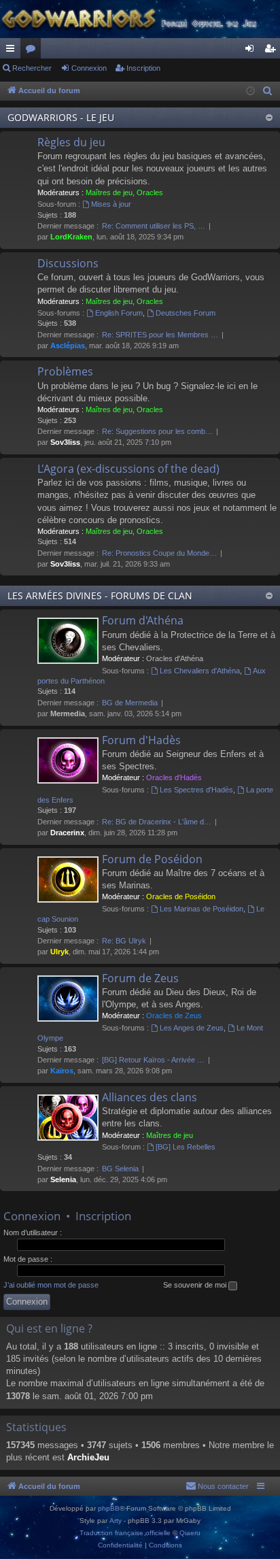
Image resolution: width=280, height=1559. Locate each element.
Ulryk (59, 952)
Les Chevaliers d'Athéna (200, 671)
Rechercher (32, 68)
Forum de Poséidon (152, 859)
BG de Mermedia (130, 703)
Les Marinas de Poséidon (201, 909)
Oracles (150, 192)
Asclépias (67, 345)
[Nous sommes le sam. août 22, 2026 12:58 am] (250, 91)
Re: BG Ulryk (124, 941)
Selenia (63, 1179)
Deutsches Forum (185, 313)
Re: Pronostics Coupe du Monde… (159, 553)
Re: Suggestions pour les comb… (157, 431)
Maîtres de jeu (109, 192)
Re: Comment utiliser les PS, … (153, 226)
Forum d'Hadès (141, 740)
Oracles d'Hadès (174, 777)
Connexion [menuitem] (252, 51)
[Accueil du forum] (140, 19)
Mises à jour (111, 204)
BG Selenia (120, 1168)
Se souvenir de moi (195, 1285)
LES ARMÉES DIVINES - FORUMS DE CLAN (99, 595)
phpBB (109, 1508)
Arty (115, 1520)
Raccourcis (12, 51)
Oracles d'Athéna (174, 658)
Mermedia (67, 713)
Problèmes (65, 371)
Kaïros (61, 1071)
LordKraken (71, 237)
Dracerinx (67, 832)
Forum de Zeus (140, 978)
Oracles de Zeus (174, 1015)
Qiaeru (189, 1533)
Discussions (68, 263)
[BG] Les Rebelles (185, 1147)
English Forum (119, 313)
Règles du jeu (71, 142)
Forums (33, 51)
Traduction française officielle (125, 1533)
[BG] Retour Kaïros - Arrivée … (153, 1060)
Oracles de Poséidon (180, 896)
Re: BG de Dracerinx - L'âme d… (156, 822)
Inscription (143, 68)
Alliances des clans (149, 1097)
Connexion (89, 68)
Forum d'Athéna (142, 620)
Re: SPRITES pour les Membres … (160, 335)
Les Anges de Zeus (192, 1028)
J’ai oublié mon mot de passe (51, 1285)
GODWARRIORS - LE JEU (60, 117)
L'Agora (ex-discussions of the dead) (128, 468)
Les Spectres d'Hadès (196, 790)
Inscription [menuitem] (272, 51)
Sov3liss (65, 442)
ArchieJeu (88, 1457)
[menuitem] (268, 91)
